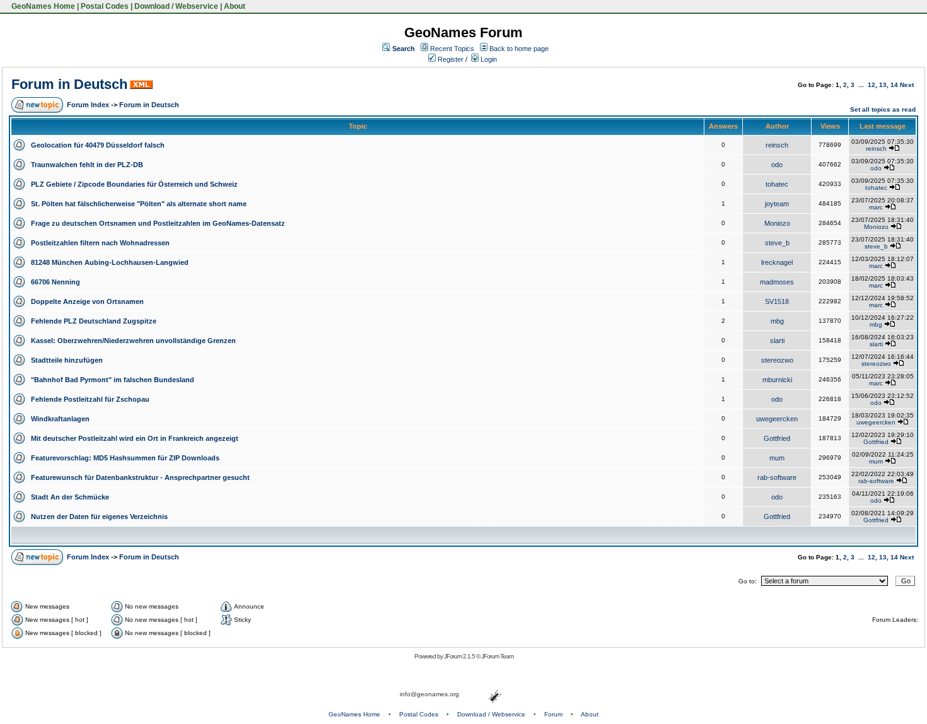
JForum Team (497, 656)
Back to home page (519, 48)
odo (777, 164)
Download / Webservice (176, 6)
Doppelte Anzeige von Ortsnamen (87, 301)
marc (876, 207)
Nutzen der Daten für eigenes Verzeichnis (99, 516)
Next (907, 84)
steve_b (777, 243)
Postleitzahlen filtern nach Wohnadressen (100, 243)
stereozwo (777, 360)
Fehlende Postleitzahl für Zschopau (90, 399)
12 (871, 84)
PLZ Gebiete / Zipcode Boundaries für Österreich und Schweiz (134, 184)
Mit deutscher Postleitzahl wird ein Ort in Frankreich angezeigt (134, 438)
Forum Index (88, 104)
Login (488, 59)
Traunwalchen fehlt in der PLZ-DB (87, 164)
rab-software (776, 477)
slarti (777, 340)
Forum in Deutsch (69, 84)
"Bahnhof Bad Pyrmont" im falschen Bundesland (112, 379)
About (234, 6)
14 (894, 84)
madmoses (777, 282)
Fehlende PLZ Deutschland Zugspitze (93, 321)
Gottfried (777, 438)
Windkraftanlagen (60, 419)
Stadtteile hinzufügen (67, 360)
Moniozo (777, 223)
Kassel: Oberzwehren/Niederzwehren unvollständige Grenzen (133, 340)
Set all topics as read (883, 109)
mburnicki (777, 379)
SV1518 (777, 301)
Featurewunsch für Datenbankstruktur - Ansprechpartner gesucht (140, 477)
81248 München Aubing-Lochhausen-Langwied (110, 262)
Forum (553, 714)
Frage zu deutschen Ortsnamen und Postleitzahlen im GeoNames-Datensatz (158, 223)
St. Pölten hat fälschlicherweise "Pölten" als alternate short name (139, 203)
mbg (777, 321)
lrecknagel (777, 262)
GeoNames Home (42, 6)
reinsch (777, 145)
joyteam (777, 203)
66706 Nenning (55, 282)
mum (776, 458)
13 (883, 84)
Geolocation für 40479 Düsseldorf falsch (98, 145)
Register (450, 59)
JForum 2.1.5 (460, 656)
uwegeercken (777, 419)
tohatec (777, 184)
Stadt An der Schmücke (70, 497)
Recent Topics (452, 48)
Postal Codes (105, 6)
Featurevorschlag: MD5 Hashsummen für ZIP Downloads (125, 458)
